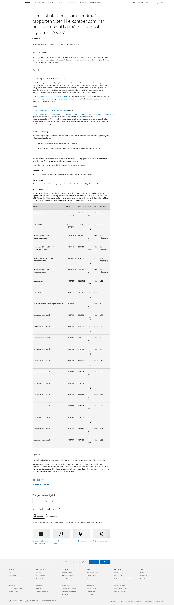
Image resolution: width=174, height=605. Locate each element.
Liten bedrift (90, 595)
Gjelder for (37, 38)
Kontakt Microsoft (111, 601)
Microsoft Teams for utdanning (69, 578)
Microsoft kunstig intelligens (94, 572)
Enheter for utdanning (67, 575)
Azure (88, 578)
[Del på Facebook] (34, 479)
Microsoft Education (67, 572)
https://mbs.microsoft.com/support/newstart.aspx (50, 96)
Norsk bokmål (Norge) (17, 600)
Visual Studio (117, 595)
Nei (105, 562)
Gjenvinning (39, 588)
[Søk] (105, 500)
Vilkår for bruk (129, 601)
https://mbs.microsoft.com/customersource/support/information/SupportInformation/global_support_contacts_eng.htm (74, 114)
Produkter (51, 3)
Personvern (120, 601)
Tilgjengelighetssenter (100, 541)
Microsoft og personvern (146, 578)
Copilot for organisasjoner (15, 578)
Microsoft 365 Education (68, 582)
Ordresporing (39, 585)
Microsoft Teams (91, 591)
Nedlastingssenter (40, 575)
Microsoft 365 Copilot (92, 588)
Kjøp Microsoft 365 (95, 3)
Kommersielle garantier (42, 591)
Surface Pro (11, 572)
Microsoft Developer (119, 572)
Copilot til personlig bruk (15, 582)
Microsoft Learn (118, 575)
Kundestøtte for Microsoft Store (43, 578)
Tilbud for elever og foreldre (69, 591)
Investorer (142, 582)
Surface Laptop (12, 575)
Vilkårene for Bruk (56, 471)
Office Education (66, 585)
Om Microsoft (143, 575)
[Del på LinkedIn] (37, 479)
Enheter (60, 3)
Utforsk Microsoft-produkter (15, 588)
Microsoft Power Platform (120, 588)
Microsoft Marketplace (119, 585)
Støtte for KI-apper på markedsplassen (123, 578)
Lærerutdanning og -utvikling (69, 588)
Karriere (142, 572)
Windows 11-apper (13, 591)
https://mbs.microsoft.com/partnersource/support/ (50, 110)
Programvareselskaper (119, 591)
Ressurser (83, 3)
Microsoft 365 (36, 3)
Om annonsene (148, 601)
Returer (38, 582)
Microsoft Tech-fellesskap (120, 582)
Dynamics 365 (90, 582)
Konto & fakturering (71, 3)
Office (44, 3)
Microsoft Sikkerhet (79, 541)
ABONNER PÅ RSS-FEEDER (43, 485)
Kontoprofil (38, 572)
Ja (94, 562)
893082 (35, 165)
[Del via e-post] (42, 479)
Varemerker (138, 601)
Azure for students (66, 595)
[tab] (39, 516)
